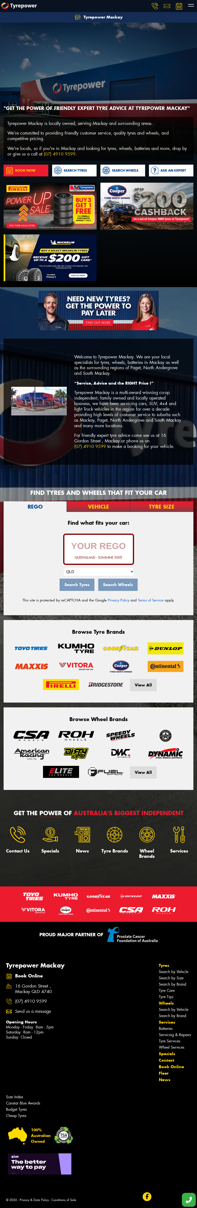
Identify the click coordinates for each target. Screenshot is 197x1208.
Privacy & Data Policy (34, 1200)
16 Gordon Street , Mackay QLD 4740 (33, 989)
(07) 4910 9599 (59, 154)
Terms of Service (151, 600)
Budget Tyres (16, 1109)
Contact (166, 1060)
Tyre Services (169, 1041)
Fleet (163, 1073)
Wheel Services (171, 1047)
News (164, 1079)
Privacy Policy (118, 600)
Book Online (171, 1066)
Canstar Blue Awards (23, 1103)
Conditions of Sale (63, 1200)
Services (167, 1022)
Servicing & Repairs (175, 1034)
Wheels (166, 1003)
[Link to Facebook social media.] (146, 1196)
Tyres (164, 965)
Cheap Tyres (16, 1115)
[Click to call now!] (155, 6)
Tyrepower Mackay (102, 17)
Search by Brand (172, 984)
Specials (167, 1053)
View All (143, 685)
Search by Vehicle (173, 971)
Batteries (165, 1028)
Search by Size (171, 978)
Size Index (14, 1096)
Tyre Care (167, 990)
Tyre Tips (166, 996)
